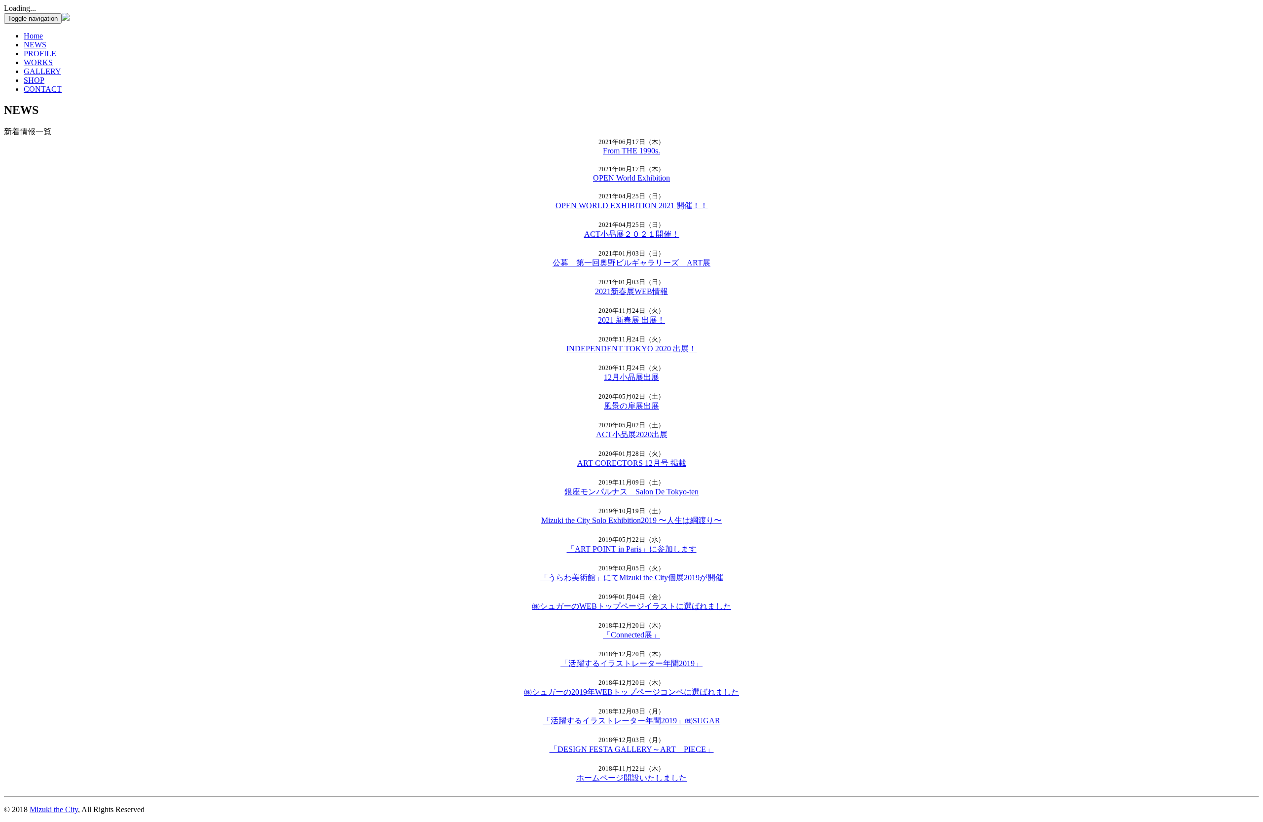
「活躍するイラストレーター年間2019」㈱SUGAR (631, 720)
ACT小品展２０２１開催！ (631, 234)
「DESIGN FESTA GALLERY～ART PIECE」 (632, 749)
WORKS (38, 62)
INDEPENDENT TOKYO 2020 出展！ (631, 348)
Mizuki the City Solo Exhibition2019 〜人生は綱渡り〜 (631, 520)
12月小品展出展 (631, 377)
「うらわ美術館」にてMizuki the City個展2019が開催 (631, 577)
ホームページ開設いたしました (631, 778)
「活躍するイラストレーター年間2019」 (631, 663)
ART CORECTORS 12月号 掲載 (631, 463)
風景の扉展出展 (631, 406)
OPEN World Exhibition (631, 178)
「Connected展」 (631, 635)
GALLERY (42, 71)
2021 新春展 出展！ (631, 320)
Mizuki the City (54, 809)
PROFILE (40, 53)
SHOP (34, 80)
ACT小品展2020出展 (632, 434)
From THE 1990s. (631, 151)
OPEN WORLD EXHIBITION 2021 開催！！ (632, 205)
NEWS (35, 44)
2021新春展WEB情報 (631, 291)
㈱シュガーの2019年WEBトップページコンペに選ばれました (631, 692)
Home (33, 36)
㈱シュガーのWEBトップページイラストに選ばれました (631, 606)
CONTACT (43, 89)
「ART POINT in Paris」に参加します (632, 549)
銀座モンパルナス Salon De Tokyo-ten (631, 491)
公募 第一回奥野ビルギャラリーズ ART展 (631, 263)
